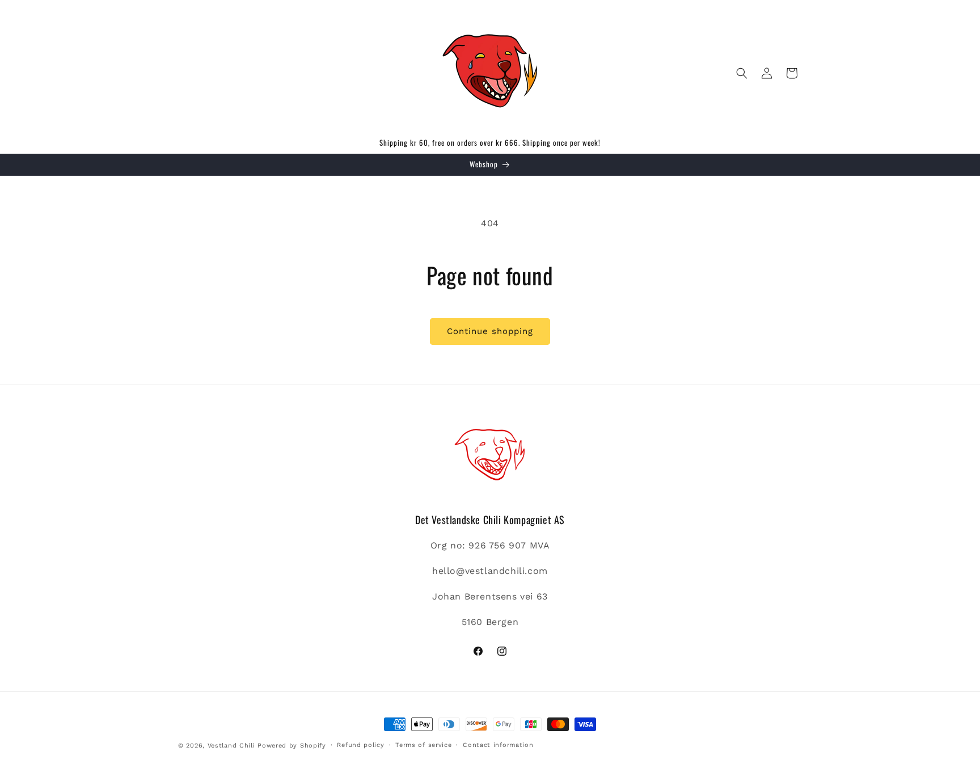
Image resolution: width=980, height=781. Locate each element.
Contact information (498, 745)
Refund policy (360, 745)
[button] (741, 73)
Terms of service (423, 745)
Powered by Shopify (291, 745)
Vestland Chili (231, 745)
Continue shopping (490, 331)
